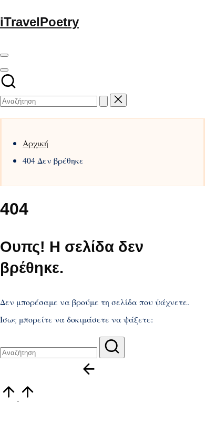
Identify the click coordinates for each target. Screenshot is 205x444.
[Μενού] (4, 55)
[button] (103, 101)
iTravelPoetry (39, 22)
